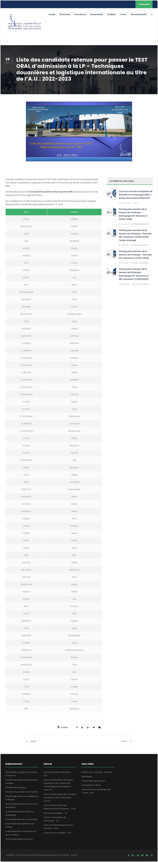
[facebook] (128, 855)
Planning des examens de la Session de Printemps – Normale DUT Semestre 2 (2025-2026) (135, 254)
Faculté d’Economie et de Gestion (21, 791)
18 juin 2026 (123, 245)
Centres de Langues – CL (55, 813)
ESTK (136, 203)
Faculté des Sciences (15, 787)
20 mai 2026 (123, 263)
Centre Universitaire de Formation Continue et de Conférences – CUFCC (60, 797)
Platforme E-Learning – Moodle (96, 772)
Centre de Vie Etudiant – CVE (57, 832)
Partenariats (96, 14)
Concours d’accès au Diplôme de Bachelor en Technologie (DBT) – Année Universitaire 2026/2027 (135, 194)
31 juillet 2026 (124, 203)
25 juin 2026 (124, 224)
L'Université (144, 4)
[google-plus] (133, 855)
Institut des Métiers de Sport (19, 839)
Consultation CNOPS (91, 785)
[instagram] (152, 855)
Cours (123, 14)
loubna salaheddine (141, 224)
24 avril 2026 (124, 284)
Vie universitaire (139, 14)
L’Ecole (51, 14)
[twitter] (147, 855)
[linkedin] (138, 855)
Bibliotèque (86, 776)
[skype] (142, 855)
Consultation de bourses (93, 780)
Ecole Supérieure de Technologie (21, 819)
